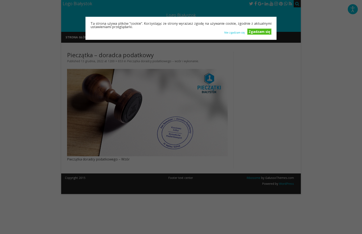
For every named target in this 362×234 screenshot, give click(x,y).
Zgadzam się (259, 31)
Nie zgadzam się (234, 32)
